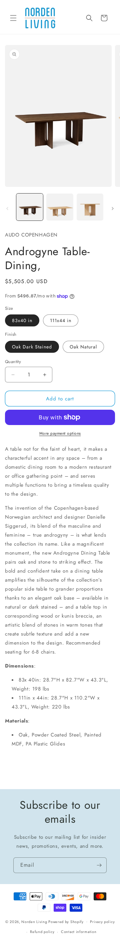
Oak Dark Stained (32, 346)
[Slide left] (7, 208)
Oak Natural (83, 346)
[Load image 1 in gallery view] (29, 207)
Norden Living (34, 921)
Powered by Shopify (66, 921)
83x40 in (22, 320)
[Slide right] (112, 208)
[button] (13, 18)
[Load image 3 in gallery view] (90, 207)
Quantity (13, 361)
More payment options (60, 433)
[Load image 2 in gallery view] (59, 207)
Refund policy (42, 931)
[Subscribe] (99, 865)
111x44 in (60, 320)
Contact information (78, 931)
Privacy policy (102, 921)
